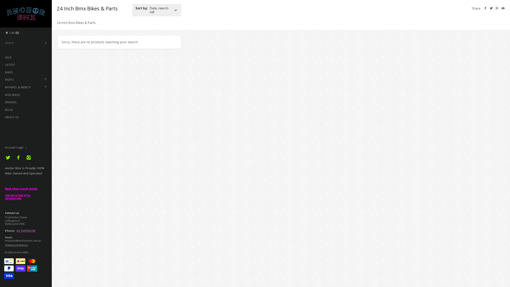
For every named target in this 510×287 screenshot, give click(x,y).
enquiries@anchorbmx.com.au (23, 240)
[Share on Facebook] (485, 8)
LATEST (10, 65)
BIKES (9, 72)
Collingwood (12, 220)
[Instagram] (29, 157)
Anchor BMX (21, 252)
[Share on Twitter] (491, 8)
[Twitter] (8, 157)
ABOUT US (12, 117)
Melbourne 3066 (15, 224)
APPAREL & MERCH (17, 87)
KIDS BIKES (12, 95)
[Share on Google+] (497, 8)
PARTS (9, 80)
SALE (8, 57)
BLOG (9, 110)
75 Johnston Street (16, 217)
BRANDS (11, 102)
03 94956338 (26, 231)
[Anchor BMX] (26, 3)
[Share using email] (503, 8)
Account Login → (16, 147)
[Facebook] (18, 157)
